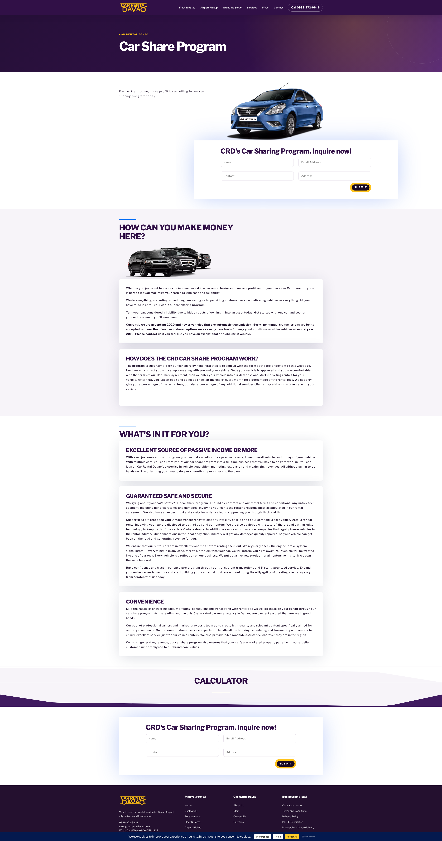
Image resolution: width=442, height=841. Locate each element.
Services (252, 7)
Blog (236, 810)
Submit (360, 187)
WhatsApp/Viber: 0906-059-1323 (138, 830)
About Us (238, 805)
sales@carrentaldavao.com (134, 826)
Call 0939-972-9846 (305, 7)
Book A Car (191, 810)
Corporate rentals (292, 805)
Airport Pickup (209, 7)
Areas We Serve (232, 7)
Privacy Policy (290, 816)
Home (188, 805)
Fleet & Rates (187, 7)
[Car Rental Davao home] (133, 7)
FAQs (265, 7)
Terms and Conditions (294, 810)
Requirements (193, 816)
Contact (278, 7)
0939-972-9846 (128, 822)
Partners (238, 821)
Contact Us (239, 816)
